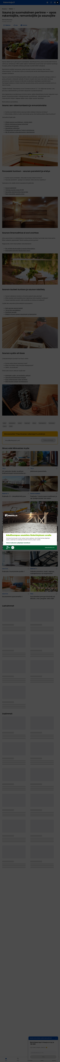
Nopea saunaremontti (12, 126)
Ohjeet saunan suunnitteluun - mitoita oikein (18, 122)
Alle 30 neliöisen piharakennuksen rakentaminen (20, 132)
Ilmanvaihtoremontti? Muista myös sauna (17, 250)
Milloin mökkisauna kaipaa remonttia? (16, 124)
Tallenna (7, 25)
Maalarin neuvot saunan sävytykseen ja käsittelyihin (21, 314)
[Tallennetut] (51, 2)
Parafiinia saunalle (10, 312)
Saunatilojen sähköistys (12, 128)
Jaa (16, 25)
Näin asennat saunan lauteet (14, 308)
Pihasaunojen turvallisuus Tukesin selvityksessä (19, 130)
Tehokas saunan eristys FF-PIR (14, 190)
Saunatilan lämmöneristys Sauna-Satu (16, 192)
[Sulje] (56, 1038)
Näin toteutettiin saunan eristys (14, 194)
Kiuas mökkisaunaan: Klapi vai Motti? (16, 379)
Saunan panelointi (10, 188)
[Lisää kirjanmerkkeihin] (28, 468)
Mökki (11, 9)
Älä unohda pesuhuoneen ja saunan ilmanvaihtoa (20, 248)
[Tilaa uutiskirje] (55, 2)
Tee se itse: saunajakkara (12, 310)
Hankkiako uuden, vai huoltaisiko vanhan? (18, 375)
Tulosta (24, 25)
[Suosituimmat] (47, 2)
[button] (4, 423)
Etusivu (4, 9)
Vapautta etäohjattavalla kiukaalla (15, 377)
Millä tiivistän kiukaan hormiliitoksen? (16, 381)
